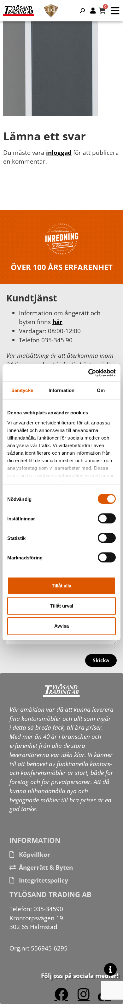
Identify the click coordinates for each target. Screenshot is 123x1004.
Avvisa (61, 626)
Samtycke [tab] (22, 390)
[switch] (107, 518)
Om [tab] (101, 390)
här (57, 321)
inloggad (59, 152)
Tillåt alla (61, 585)
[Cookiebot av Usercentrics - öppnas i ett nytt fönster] (88, 373)
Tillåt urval (61, 606)
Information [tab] (61, 390)
